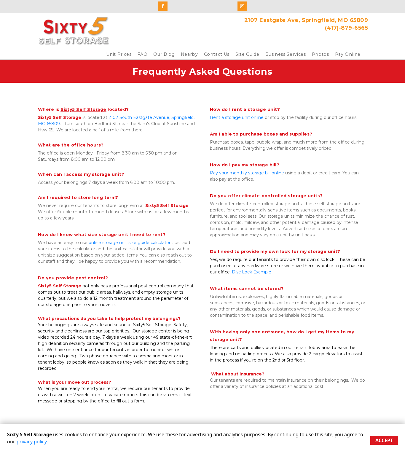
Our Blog (164, 54)
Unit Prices (118, 54)
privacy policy (32, 441)
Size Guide (247, 54)
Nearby (189, 54)
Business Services (285, 54)
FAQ (142, 54)
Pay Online (348, 54)
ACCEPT (384, 440)
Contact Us (217, 54)
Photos (320, 54)
